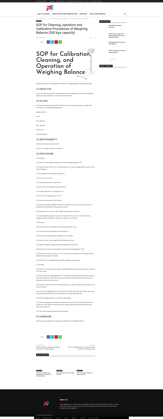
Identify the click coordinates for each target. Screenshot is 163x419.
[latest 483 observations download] (103, 28)
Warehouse (43, 18)
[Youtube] (126, 1)
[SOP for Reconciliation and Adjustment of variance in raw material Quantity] (45, 364)
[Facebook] (116, 1)
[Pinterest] (56, 42)
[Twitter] (121, 1)
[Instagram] (119, 1)
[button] (125, 14)
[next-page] (40, 380)
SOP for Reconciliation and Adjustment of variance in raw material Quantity (43, 374)
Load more (112, 59)
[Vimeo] (123, 1)
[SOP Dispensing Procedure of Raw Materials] (65, 364)
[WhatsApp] (60, 42)
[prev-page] (37, 380)
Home (37, 18)
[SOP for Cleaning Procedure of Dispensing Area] (86, 364)
